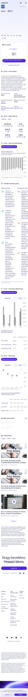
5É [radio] (17, 35)
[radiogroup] (11, 35)
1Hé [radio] (5, 35)
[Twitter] (11, 637)
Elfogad (21, 694)
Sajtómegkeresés (5, 601)
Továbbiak (13, 521)
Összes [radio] (3, 438)
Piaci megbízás (13, 49)
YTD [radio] (11, 35)
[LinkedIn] (16, 637)
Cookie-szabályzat (13, 617)
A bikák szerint (4, 188)
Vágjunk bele (14, 568)
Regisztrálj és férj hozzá (8, 146)
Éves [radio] (20, 298)
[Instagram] (20, 637)
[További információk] (26, 418)
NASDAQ (3, 103)
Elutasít (7, 694)
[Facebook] (7, 637)
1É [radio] (14, 35)
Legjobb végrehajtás (13, 609)
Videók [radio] (14, 438)
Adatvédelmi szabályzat (13, 613)
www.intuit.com (18, 108)
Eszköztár (3, 599)
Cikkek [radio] (9, 438)
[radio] (2, 38)
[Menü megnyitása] (26, 3)
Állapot (3, 611)
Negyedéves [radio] (8, 298)
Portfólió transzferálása (4, 607)
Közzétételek (13, 625)
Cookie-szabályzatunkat (20, 691)
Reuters (12, 206)
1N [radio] (2, 35)
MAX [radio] (20, 35)
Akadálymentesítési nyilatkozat (14, 621)
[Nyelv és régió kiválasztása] (20, 2)
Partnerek (21, 598)
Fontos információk (13, 596)
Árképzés (3, 594)
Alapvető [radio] (4, 119)
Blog (2, 596)
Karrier (21, 595)
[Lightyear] (4, 3)
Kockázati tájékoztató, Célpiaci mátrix (14, 605)
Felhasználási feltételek (13, 600)
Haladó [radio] (9, 119)
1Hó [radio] (8, 35)
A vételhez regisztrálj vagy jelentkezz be (12, 60)
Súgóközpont (4, 604)
